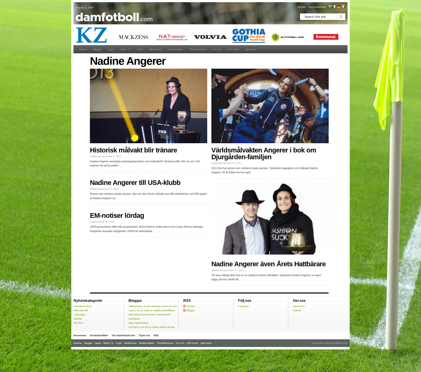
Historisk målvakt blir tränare (133, 150)
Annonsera (299, 306)
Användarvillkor (99, 335)
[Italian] (343, 6)
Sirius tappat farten (138, 323)
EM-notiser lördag (117, 215)
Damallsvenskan (82, 306)
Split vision (250, 49)
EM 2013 (78, 323)
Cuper (140, 49)
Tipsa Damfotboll (317, 7)
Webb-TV (125, 49)
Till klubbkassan (198, 49)
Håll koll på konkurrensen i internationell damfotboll (149, 316)
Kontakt (302, 7)
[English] (330, 6)
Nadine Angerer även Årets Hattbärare (268, 264)
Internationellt (81, 310)
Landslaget (79, 314)
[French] (334, 6)
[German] (339, 6)
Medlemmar (155, 49)
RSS (156, 335)
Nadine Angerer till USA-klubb (135, 182)
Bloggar (97, 49)
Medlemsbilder (175, 49)
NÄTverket (233, 49)
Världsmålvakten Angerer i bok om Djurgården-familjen (263, 153)
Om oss (217, 49)
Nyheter (83, 49)
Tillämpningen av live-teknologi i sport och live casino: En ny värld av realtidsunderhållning (152, 308)
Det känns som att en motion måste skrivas (151, 327)
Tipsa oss (144, 335)
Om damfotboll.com (123, 335)
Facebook (243, 306)
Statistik (297, 310)
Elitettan (78, 318)
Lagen (111, 49)
